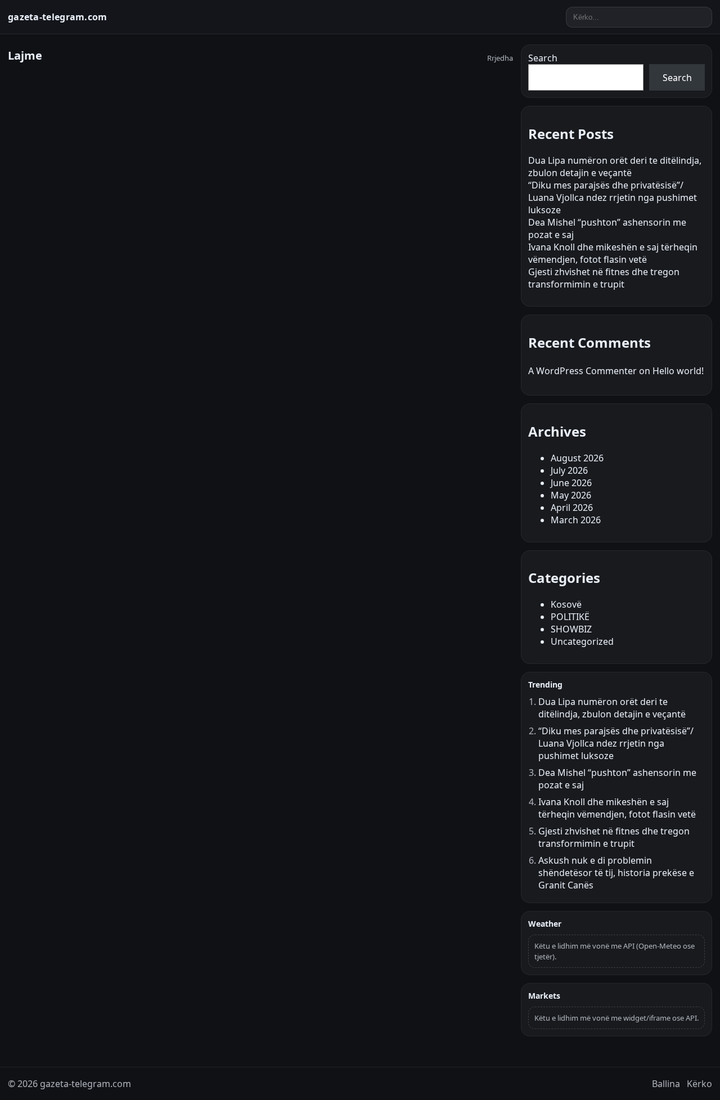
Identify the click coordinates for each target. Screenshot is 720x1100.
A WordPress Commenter (582, 371)
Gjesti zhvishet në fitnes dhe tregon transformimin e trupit (604, 278)
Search (542, 58)
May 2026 (571, 495)
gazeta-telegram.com (57, 17)
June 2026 (571, 483)
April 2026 (572, 507)
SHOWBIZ (571, 629)
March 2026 (576, 520)
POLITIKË (570, 616)
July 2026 (569, 470)
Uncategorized (582, 641)
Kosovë (566, 604)
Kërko (699, 1083)
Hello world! (678, 371)
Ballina (666, 1083)
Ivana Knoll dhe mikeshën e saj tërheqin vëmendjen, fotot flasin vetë (613, 253)
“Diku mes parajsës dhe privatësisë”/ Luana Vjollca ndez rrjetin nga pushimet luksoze (612, 197)
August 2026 (577, 458)
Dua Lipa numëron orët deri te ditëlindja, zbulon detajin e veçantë (614, 166)
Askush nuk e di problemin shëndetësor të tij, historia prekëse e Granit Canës (616, 872)
